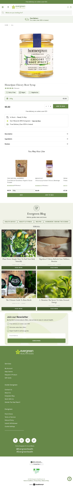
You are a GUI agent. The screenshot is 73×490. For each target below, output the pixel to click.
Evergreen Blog (9, 396)
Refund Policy (9, 420)
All (12, 25)
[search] (3, 12)
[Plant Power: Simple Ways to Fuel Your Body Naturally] (19, 243)
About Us (8, 393)
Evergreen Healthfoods (37, 479)
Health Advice (10, 221)
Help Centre (9, 371)
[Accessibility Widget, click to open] (69, 479)
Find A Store (9, 414)
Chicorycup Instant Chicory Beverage (47, 180)
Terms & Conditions (28, 480)
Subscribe (37, 340)
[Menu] (2, 7)
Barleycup (39, 178)
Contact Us (8, 390)
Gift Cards (8, 378)
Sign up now (36, 121)
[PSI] (36, 473)
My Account (8, 368)
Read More (18, 267)
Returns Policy (45, 480)
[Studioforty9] (36, 485)
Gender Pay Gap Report (12, 402)
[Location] (7, 7)
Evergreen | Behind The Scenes (56, 221)
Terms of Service (10, 417)
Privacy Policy (37, 480)
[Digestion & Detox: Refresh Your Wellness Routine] (54, 243)
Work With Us (9, 399)
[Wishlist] (68, 7)
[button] (36, 88)
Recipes (39, 221)
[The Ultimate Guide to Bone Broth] (19, 284)
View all (36, 226)
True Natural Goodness (15, 178)
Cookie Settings (10, 426)
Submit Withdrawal (11, 423)
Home (6, 25)
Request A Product (11, 375)
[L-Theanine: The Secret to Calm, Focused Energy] (54, 284)
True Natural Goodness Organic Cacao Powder (19, 181)
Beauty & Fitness (25, 221)
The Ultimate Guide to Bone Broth (18, 300)
